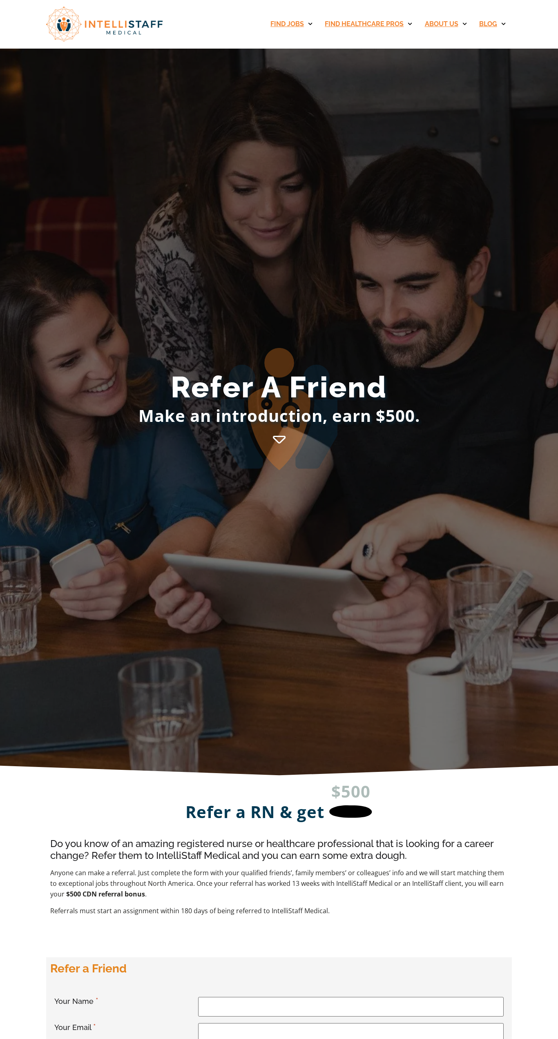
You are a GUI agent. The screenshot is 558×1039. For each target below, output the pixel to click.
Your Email (73, 1027)
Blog (488, 24)
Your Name (75, 1001)
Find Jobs (287, 24)
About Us (441, 24)
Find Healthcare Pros (364, 24)
